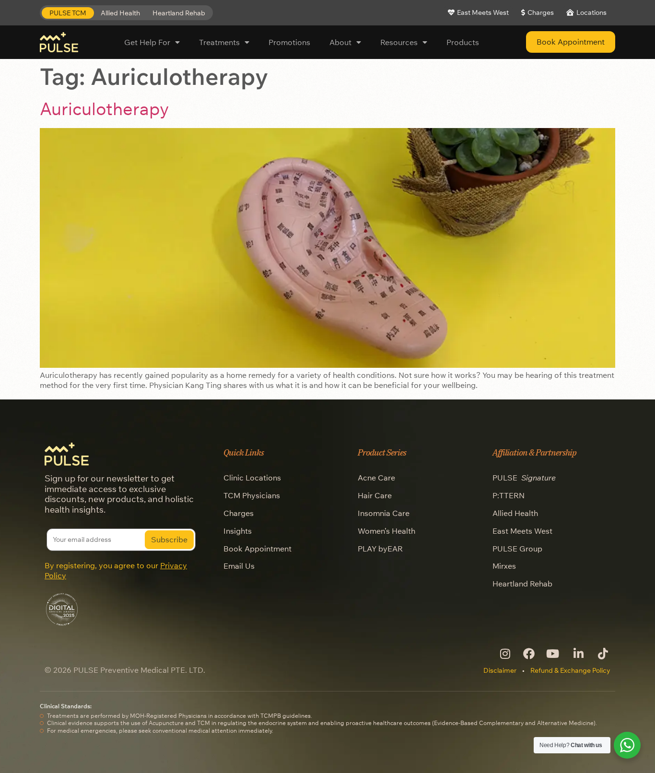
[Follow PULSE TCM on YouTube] (553, 653)
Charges (238, 513)
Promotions (289, 42)
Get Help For (147, 42)
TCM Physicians (251, 495)
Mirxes (504, 566)
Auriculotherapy (104, 108)
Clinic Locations (252, 477)
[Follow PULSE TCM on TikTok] (602, 653)
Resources (399, 42)
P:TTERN (508, 495)
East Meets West (522, 531)
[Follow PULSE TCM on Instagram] (504, 653)
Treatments (219, 42)
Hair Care (375, 495)
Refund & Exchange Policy (570, 670)
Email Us (239, 566)
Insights (237, 531)
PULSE (524, 477)
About (340, 42)
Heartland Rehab (522, 583)
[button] (68, 13)
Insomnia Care (383, 513)
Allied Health (515, 513)
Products (462, 42)
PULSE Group (517, 548)
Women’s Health (386, 531)
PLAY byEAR (380, 548)
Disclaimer (499, 670)
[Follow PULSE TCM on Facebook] (528, 653)
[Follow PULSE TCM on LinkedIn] (577, 653)
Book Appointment (257, 548)
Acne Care (376, 477)
